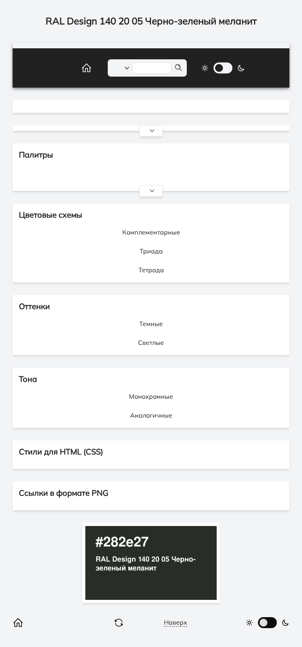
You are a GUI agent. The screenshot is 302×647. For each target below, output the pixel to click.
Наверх (175, 622)
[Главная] (77, 67)
